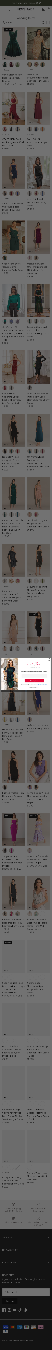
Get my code (34, 681)
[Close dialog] (49, 659)
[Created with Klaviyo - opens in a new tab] (26, 691)
